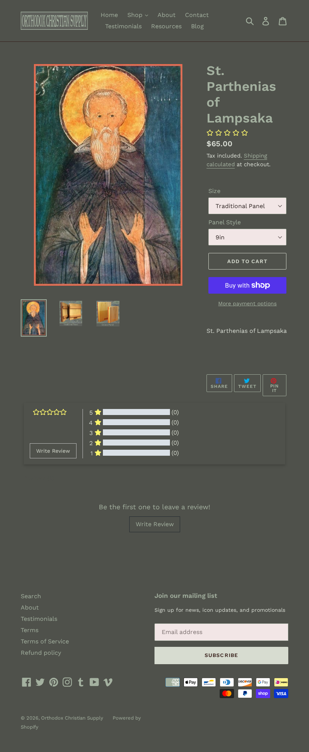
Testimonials (123, 26)
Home (109, 14)
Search (31, 596)
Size (214, 191)
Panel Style (224, 222)
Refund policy (41, 652)
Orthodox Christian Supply (72, 718)
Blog (197, 26)
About (167, 14)
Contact (197, 14)
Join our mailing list (185, 595)
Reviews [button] (39, 478)
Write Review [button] (53, 451)
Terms (29, 630)
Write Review (155, 524)
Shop (135, 14)
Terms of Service (45, 641)
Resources (166, 26)
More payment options (247, 303)
